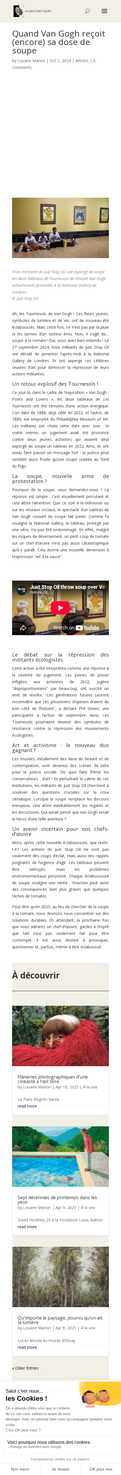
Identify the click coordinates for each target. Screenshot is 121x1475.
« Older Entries (25, 1368)
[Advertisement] (60, 137)
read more (27, 1106)
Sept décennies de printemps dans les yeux (57, 1199)
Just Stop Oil (97, 347)
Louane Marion (31, 60)
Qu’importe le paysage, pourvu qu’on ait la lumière (60, 1320)
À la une (90, 1087)
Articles (82, 60)
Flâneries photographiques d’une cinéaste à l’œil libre (53, 1079)
